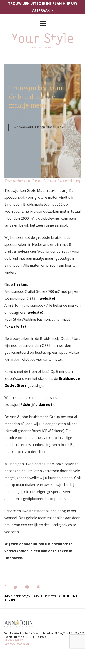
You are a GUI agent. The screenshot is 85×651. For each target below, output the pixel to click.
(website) (46, 298)
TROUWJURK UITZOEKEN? (42, 7)
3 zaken (20, 284)
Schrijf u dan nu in (38, 404)
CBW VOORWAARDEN (16, 643)
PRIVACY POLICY (13, 640)
